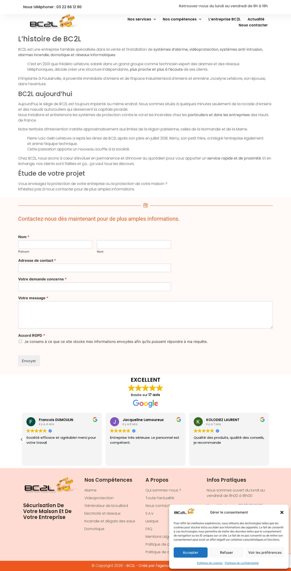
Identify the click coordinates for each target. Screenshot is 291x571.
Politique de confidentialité (242, 563)
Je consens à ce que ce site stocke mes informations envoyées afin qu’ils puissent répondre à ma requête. (116, 341)
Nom (23, 236)
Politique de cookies (210, 563)
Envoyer (29, 361)
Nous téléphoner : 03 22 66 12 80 (52, 7)
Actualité (256, 19)
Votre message (33, 298)
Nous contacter (253, 25)
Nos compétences (180, 19)
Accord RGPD (31, 335)
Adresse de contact (37, 260)
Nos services (139, 19)
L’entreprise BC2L (224, 19)
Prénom (23, 251)
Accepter (190, 552)
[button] (282, 512)
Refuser (226, 552)
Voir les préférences (265, 552)
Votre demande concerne (42, 279)
